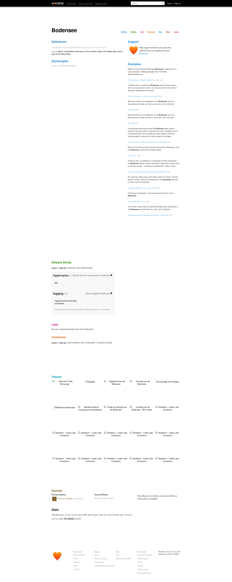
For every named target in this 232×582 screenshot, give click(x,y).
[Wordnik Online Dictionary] (58, 3)
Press (75, 558)
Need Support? (143, 558)
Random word (101, 3)
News (97, 551)
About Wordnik (79, 555)
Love (176, 32)
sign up (63, 267)
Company (77, 551)
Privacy (140, 565)
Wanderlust (131, 110)
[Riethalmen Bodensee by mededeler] (64, 407)
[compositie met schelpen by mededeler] (167, 381)
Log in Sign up (173, 3)
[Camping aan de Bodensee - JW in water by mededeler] (142, 408)
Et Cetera (141, 551)
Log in (54, 267)
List (142, 32)
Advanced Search (144, 573)
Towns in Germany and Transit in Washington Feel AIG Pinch (147, 142)
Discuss (151, 32)
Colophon (77, 562)
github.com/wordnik (123, 558)
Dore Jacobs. (132, 156)
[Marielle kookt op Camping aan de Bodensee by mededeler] (90, 408)
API (117, 555)
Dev (118, 551)
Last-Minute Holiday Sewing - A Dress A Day (142, 188)
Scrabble (69, 518)
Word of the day (86, 3)
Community (71, 3)
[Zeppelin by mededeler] (90, 381)
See (160, 32)
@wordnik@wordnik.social (105, 565)
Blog (96, 555)
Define (124, 32)
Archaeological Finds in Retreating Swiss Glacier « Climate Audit (148, 215)
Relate (134, 32)
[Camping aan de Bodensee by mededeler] (142, 382)
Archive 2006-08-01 (134, 201)
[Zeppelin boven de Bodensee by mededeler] (116, 382)
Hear (168, 32)
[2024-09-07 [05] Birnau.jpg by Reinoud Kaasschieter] (64, 382)
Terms (139, 562)
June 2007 (131, 123)
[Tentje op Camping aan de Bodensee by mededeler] (116, 408)
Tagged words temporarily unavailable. (65, 302)
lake (56, 282)
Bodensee (143, 53)
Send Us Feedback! (145, 555)
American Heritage (65, 498)
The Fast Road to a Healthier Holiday (140, 80)
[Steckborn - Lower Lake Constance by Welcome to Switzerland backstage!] (167, 408)
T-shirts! (76, 569)
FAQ (75, 565)
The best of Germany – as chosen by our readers (143, 96)
